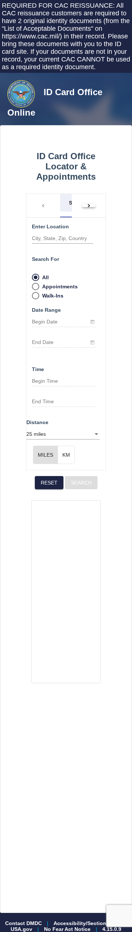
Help (63, 128)
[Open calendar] (92, 321)
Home (34, 128)
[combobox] (64, 381)
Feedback (97, 128)
